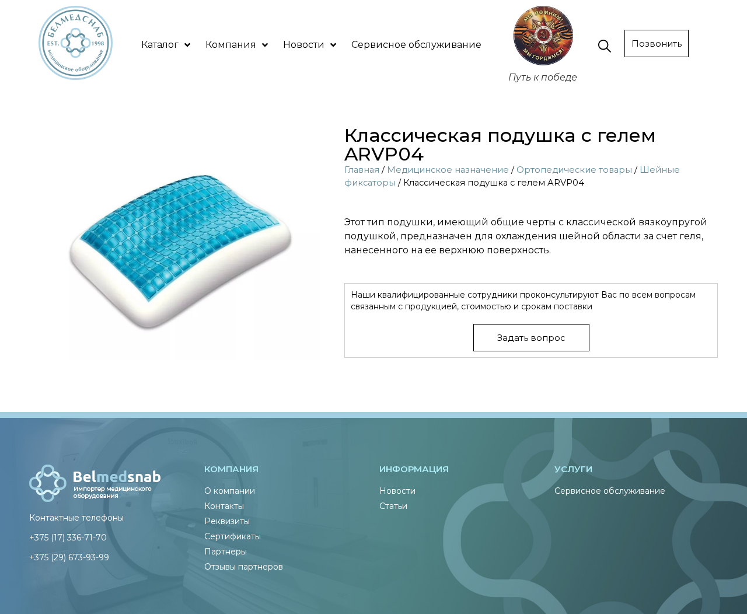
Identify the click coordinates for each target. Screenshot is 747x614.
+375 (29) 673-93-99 (69, 557)
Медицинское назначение (448, 170)
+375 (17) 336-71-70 (68, 537)
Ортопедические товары (574, 170)
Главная (361, 170)
